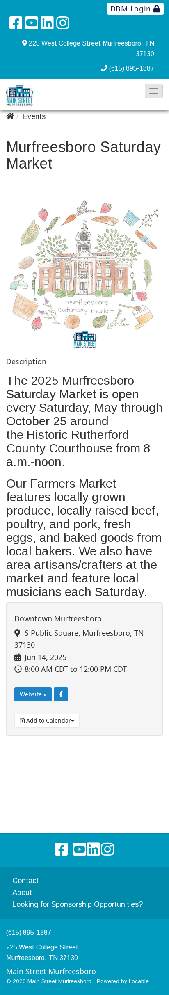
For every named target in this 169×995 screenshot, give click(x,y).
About (22, 892)
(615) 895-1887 (131, 68)
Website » (33, 694)
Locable (139, 981)
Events (34, 116)
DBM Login (131, 9)
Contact (25, 880)
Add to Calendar (48, 720)
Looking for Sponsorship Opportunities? (77, 904)
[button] (154, 91)
